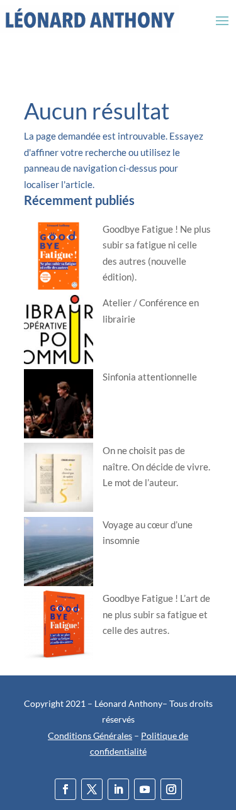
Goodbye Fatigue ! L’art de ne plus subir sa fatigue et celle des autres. (156, 614)
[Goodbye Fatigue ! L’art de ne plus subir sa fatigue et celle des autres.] (58, 628)
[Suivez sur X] (92, 789)
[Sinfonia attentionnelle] (58, 406)
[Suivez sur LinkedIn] (118, 789)
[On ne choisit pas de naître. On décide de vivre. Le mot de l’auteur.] (58, 480)
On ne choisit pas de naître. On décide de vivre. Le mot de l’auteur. (156, 466)
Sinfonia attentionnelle (150, 376)
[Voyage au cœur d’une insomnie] (58, 554)
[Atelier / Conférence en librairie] (58, 332)
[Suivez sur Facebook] (65, 789)
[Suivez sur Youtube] (144, 789)
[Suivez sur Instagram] (171, 789)
